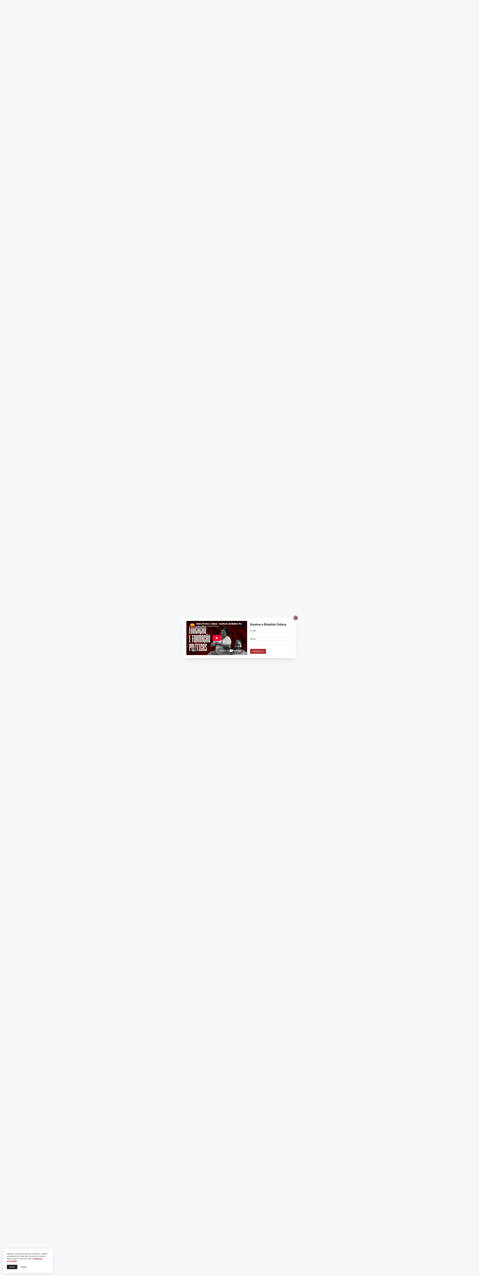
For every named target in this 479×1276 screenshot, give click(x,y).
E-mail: (253, 631)
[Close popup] (295, 618)
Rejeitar (24, 1267)
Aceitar (12, 1267)
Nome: (253, 639)
